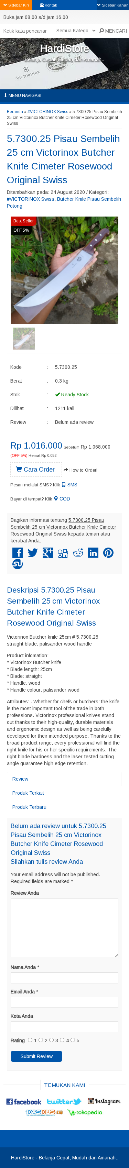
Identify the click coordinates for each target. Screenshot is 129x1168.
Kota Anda (22, 1016)
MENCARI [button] (115, 31)
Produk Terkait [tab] (28, 793)
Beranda (15, 111)
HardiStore (64, 48)
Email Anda (23, 991)
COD (64, 499)
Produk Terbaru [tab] (29, 807)
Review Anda (25, 893)
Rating (18, 1040)
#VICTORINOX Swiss (48, 111)
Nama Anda (23, 967)
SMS (71, 484)
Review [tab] (20, 779)
